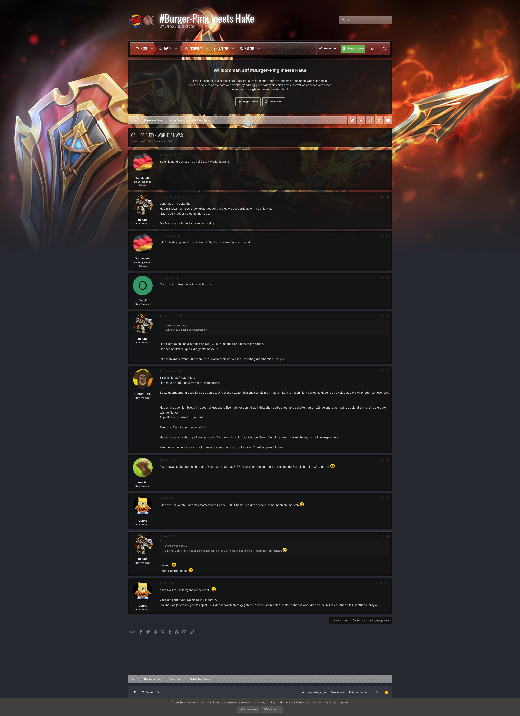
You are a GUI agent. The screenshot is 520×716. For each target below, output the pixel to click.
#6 (387, 371)
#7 (387, 459)
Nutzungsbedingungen (314, 692)
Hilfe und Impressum (360, 692)
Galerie (223, 48)
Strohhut (142, 482)
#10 (387, 583)
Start (378, 692)
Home (144, 48)
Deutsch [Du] (152, 692)
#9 (387, 536)
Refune (142, 219)
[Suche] (384, 49)
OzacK (143, 300)
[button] (152, 48)
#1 (388, 155)
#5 (387, 316)
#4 (387, 277)
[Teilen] (382, 155)
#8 (387, 498)
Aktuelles (196, 48)
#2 (387, 197)
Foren (167, 48)
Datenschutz (338, 692)
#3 (387, 236)
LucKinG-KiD (142, 394)
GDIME (142, 520)
